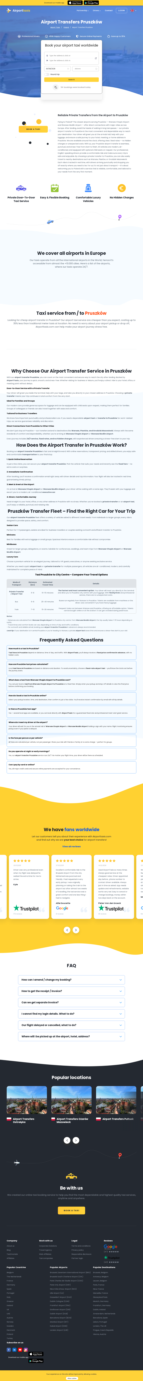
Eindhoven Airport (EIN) (60, 1309)
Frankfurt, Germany (101, 1305)
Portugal (10, 1293)
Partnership (82, 10)
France (10, 1280)
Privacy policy (78, 1250)
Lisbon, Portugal (100, 1322)
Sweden (10, 1326)
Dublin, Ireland (99, 1309)
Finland (10, 1334)
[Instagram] (26, 1350)
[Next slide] (76, 930)
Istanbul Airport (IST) (59, 1322)
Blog (9, 1250)
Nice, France (98, 1289)
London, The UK (99, 1326)
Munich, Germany (100, 1301)
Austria (10, 1317)
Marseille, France (100, 1293)
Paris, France (98, 1285)
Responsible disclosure (81, 1254)
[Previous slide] (67, 930)
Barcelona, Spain (100, 1317)
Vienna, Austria (99, 1334)
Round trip (55, 74)
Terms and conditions (81, 1246)
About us (10, 1246)
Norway (10, 1322)
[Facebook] (9, 1350)
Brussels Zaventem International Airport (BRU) (70, 1272)
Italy (9, 1297)
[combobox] (65, 55)
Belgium (10, 1272)
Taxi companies (46, 1258)
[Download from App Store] (75, 3)
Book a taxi (71, 1210)
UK (8, 1309)
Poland (66, 27)
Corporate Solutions (48, 1246)
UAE (8, 1313)
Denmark (11, 1330)
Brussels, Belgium (100, 1272)
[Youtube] (20, 1350)
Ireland (10, 1305)
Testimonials (12, 1254)
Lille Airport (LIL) (57, 1293)
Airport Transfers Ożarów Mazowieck (72, 1121)
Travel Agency (45, 1250)
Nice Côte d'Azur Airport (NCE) (63, 1289)
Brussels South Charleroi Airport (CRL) (66, 1276)
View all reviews (71, 846)
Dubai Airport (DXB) (58, 1326)
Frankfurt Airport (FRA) (60, 1305)
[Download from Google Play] (91, 3)
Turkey (10, 1338)
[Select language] (133, 10)
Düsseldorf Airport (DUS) (61, 1297)
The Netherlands (14, 1276)
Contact (109, 10)
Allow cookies (72, 1378)
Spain (9, 1289)
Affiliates (10, 1258)
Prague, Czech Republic (103, 1330)
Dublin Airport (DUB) (59, 1313)
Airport (21, 11)
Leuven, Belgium (100, 1280)
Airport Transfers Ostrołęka (23, 1121)
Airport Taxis (55, 27)
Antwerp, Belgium (100, 1276)
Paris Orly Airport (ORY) (60, 1285)
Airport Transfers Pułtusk (118, 1119)
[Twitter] (14, 1350)
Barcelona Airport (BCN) (61, 1317)
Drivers (96, 10)
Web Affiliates (45, 1254)
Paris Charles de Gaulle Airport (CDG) (66, 1280)
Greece (10, 1301)
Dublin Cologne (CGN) (59, 1301)
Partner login (77, 1258)
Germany (11, 1285)
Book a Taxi (33, 129)
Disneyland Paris (100, 1297)
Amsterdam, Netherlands (104, 1313)
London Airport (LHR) (59, 1330)
